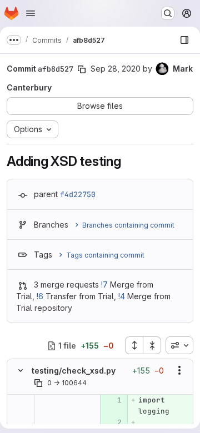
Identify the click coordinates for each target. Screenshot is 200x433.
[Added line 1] (112, 400)
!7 (104, 284)
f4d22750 (78, 194)
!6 (40, 296)
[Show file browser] (184, 40)
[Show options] (179, 370)
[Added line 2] (112, 422)
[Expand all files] (134, 345)
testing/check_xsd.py (74, 370)
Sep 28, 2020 (116, 68)
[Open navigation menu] (30, 13)
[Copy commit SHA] (81, 69)
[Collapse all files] (152, 345)
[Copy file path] (38, 383)
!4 (121, 296)
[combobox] (179, 345)
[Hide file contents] (20, 370)
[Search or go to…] (167, 13)
